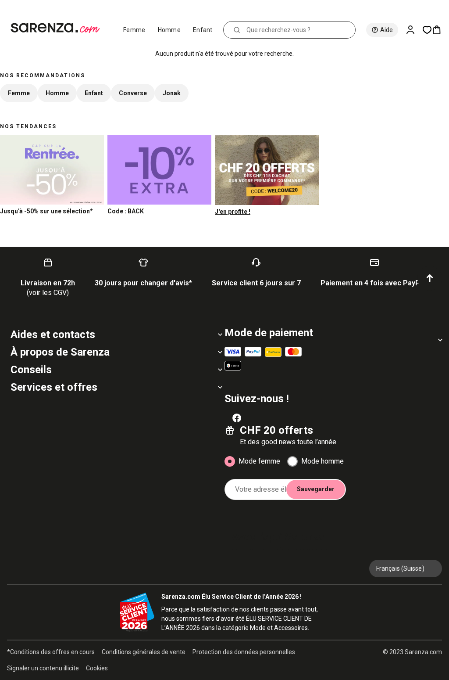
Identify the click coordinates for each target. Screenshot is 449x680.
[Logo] (59, 28)
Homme (169, 29)
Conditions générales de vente (143, 651)
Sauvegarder (316, 489)
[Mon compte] (414, 29)
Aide (386, 29)
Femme (134, 29)
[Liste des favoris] (427, 29)
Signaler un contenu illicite (43, 668)
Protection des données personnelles (243, 651)
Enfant (203, 29)
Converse (133, 93)
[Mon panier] (440, 29)
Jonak (172, 93)
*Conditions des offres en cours (51, 651)
